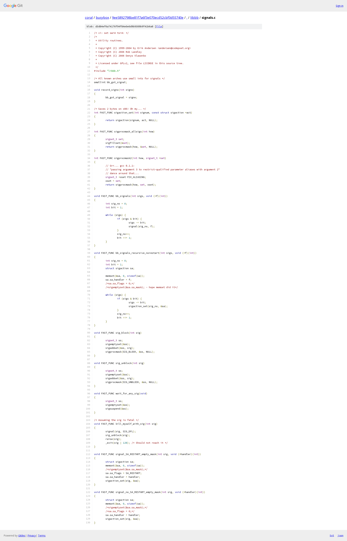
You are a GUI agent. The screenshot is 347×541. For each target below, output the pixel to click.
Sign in (339, 5)
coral (89, 17)
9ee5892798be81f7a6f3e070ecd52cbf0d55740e (147, 17)
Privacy (31, 535)
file (159, 26)
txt (332, 535)
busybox (102, 17)
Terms (42, 535)
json (340, 535)
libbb (194, 17)
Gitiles (21, 535)
